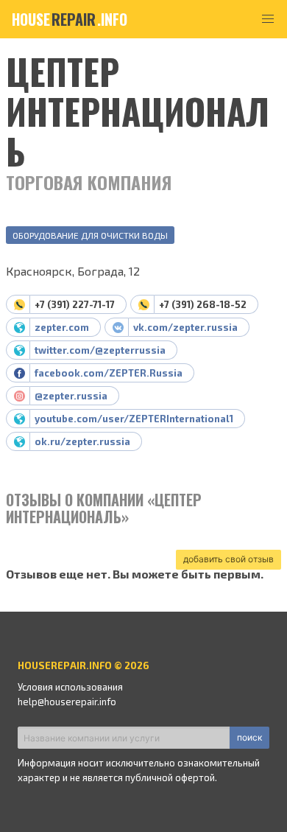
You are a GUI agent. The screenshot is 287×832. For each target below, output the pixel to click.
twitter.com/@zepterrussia (100, 350)
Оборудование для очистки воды (90, 235)
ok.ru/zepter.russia (82, 441)
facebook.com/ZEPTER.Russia (109, 373)
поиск (249, 737)
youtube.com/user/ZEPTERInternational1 (134, 418)
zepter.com (62, 327)
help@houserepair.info (67, 701)
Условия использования (70, 687)
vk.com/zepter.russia (185, 327)
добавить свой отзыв (228, 558)
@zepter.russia (71, 396)
